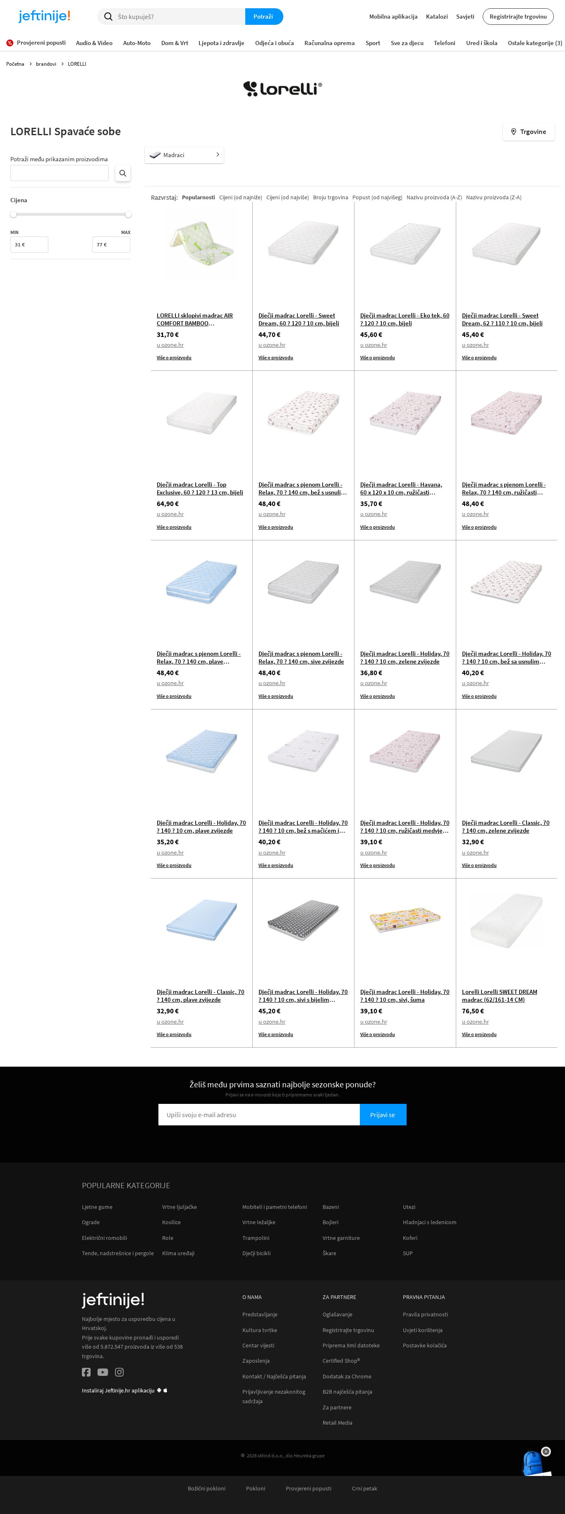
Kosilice (171, 1222)
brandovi (46, 63)
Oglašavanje (337, 1314)
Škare (329, 1253)
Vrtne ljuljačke (179, 1207)
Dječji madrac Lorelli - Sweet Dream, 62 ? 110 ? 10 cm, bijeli (502, 319)
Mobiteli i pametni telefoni (274, 1207)
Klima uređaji (178, 1253)
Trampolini (255, 1238)
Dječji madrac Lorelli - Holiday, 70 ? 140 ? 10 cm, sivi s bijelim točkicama (303, 999)
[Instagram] (119, 1373)
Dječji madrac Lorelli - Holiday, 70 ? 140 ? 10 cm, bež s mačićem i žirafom (303, 830)
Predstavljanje (260, 1314)
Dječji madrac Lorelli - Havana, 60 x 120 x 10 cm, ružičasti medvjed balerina (401, 492)
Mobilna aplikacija (393, 16)
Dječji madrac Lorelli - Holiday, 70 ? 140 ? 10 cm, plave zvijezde (201, 826)
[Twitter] (102, 1373)
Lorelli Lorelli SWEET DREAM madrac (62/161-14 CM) (499, 995)
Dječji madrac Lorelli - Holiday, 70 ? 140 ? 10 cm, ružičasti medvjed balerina (405, 830)
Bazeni (331, 1207)
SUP (408, 1253)
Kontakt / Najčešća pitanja (274, 1376)
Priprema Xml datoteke (351, 1345)
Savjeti (465, 16)
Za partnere (337, 1407)
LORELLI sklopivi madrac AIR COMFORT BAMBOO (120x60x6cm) (195, 323)
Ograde (91, 1222)
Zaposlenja (256, 1360)
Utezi (409, 1207)
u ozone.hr (170, 345)
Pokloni (255, 1488)
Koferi (410, 1238)
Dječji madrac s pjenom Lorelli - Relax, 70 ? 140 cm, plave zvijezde (199, 661)
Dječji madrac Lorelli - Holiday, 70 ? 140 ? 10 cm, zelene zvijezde (405, 657)
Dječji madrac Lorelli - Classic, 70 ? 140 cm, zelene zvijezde (506, 826)
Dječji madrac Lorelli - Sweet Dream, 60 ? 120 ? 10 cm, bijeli (299, 319)
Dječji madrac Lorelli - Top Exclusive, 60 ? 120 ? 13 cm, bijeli (200, 488)
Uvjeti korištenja (423, 1330)
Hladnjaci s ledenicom (430, 1222)
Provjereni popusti (308, 1488)
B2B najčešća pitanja (347, 1391)
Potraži (263, 16)
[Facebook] (86, 1373)
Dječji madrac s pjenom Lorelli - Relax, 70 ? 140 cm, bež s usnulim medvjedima (302, 492)
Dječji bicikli (256, 1253)
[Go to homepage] (44, 16)
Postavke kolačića (425, 1345)
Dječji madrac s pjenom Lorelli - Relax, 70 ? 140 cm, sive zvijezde (301, 657)
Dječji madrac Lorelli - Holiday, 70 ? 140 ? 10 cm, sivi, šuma (405, 995)
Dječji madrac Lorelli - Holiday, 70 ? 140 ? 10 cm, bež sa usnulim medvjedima (506, 661)
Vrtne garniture (341, 1238)
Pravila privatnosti (425, 1314)
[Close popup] (546, 1452)
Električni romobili (104, 1238)
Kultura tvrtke (259, 1330)
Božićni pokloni (206, 1488)
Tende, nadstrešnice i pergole (118, 1253)
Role (167, 1238)
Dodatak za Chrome (347, 1376)
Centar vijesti (258, 1345)
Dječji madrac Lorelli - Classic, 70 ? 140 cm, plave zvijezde (200, 995)
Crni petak (364, 1488)
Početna (16, 63)
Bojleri (330, 1222)
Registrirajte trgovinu (518, 16)
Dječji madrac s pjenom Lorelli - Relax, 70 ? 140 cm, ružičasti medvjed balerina (504, 492)
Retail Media (337, 1422)
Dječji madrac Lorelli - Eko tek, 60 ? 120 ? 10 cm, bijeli (405, 319)
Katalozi (437, 16)
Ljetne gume (97, 1207)
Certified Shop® (341, 1360)
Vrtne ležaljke (258, 1222)
